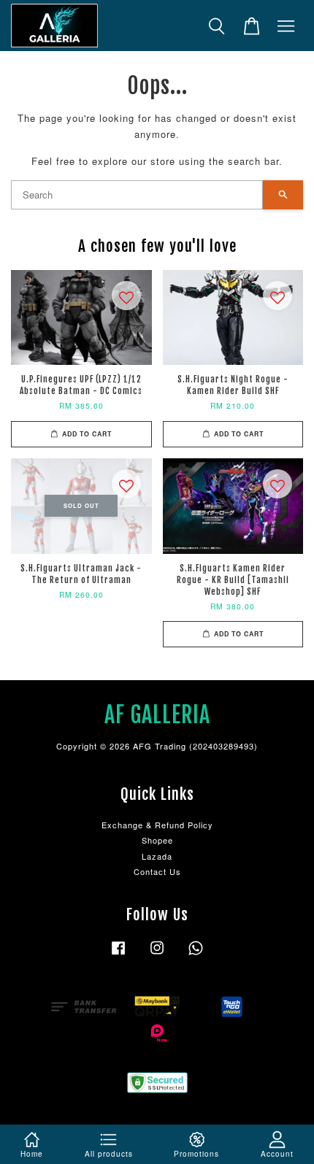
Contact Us (157, 871)
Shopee (157, 840)
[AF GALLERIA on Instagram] (157, 954)
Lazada (157, 856)
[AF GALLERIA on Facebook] (118, 954)
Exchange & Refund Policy (157, 824)
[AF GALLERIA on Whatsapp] (195, 954)
